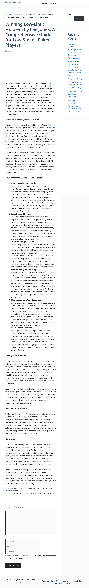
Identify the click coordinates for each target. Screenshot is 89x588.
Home (44, 3)
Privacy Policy (76, 581)
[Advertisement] (76, 157)
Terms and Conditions (62, 583)
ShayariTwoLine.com (21, 580)
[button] (81, 3)
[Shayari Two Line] (15, 3)
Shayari (53, 3)
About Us (45, 581)
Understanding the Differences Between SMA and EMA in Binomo (31, 493)
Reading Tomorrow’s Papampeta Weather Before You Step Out (74, 106)
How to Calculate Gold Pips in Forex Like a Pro (75, 94)
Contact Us (55, 581)
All (13, 14)
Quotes (72, 3)
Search (70, 14)
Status (63, 3)
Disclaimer (65, 581)
